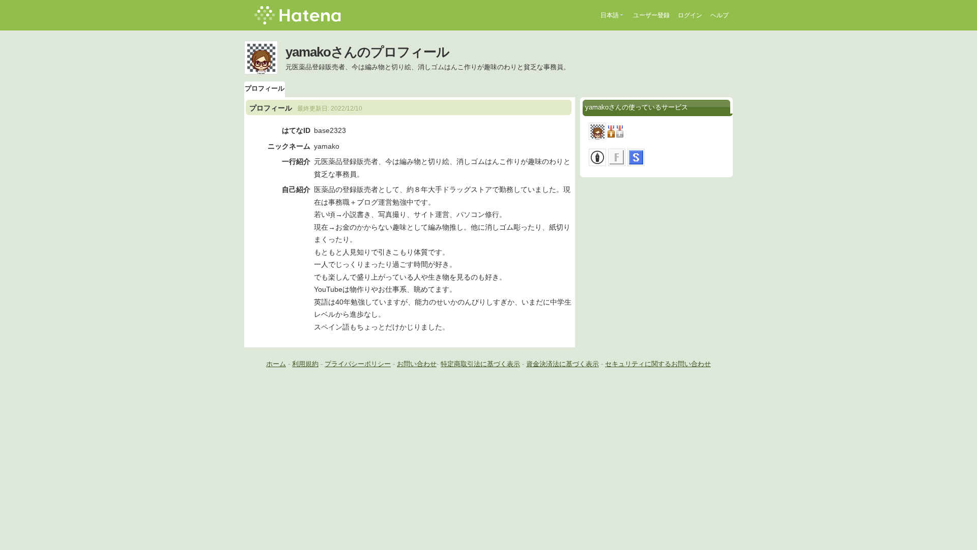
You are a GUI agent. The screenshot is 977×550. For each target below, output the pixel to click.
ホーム (276, 364)
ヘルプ (719, 15)
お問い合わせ (417, 364)
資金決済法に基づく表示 (562, 364)
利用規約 (305, 364)
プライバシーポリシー (358, 364)
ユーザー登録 (651, 15)
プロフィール (264, 88)
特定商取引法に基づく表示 (480, 364)
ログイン (690, 15)
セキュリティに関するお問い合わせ (658, 364)
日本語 (609, 15)
